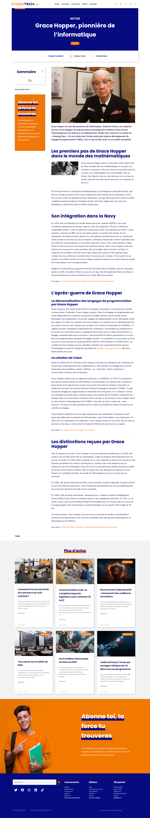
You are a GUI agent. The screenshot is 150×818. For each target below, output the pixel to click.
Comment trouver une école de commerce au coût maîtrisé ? (33, 593)
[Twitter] (121, 4)
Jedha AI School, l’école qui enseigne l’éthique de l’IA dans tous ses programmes (115, 666)
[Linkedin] (131, 4)
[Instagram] (126, 4)
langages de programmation (109, 348)
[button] (42, 72)
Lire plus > (21, 613)
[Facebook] (116, 4)
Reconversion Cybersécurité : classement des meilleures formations (116, 593)
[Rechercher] (58, 782)
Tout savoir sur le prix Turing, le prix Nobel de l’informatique (87, 281)
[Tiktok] (135, 4)
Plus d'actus (75, 550)
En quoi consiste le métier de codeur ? (78, 430)
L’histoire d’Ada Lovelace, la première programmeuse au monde (89, 527)
